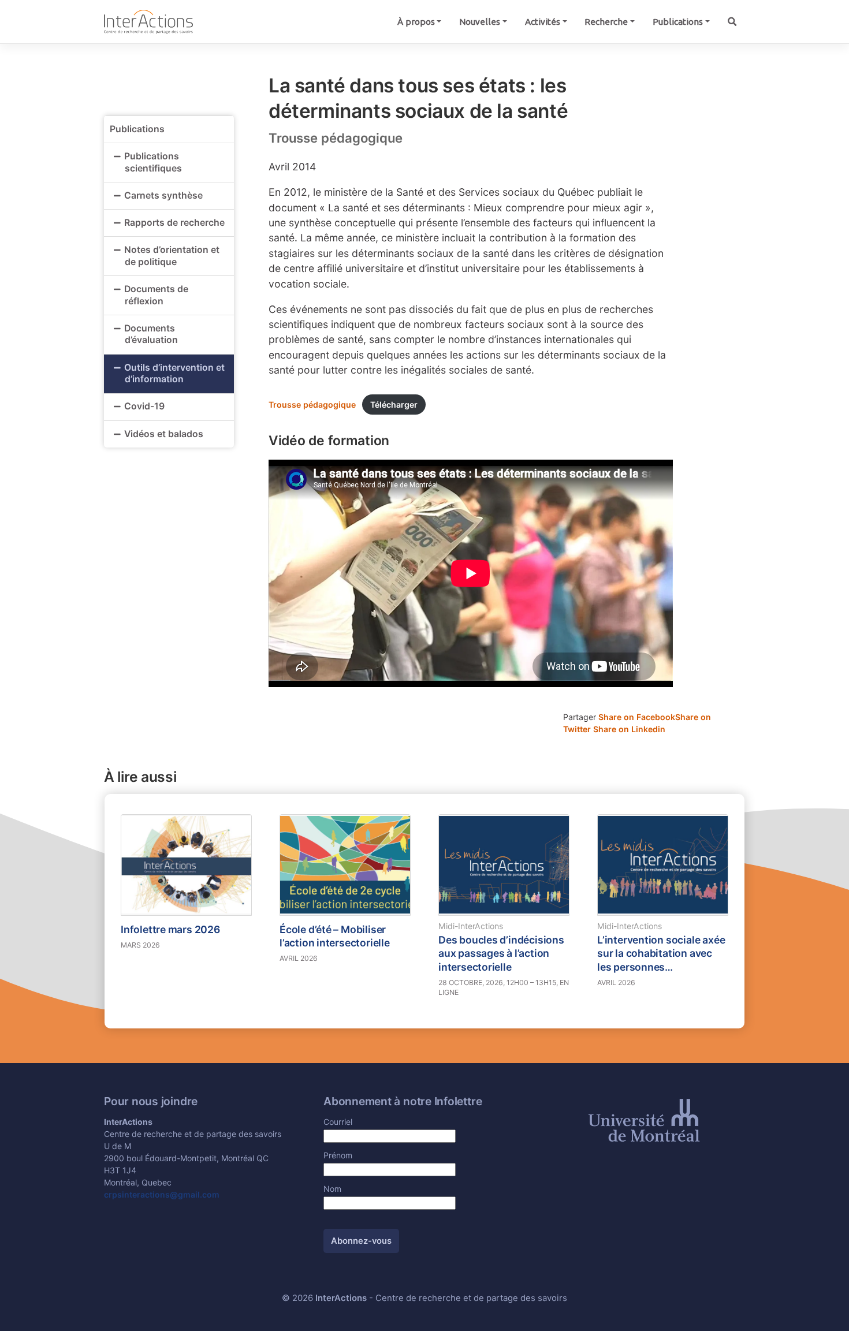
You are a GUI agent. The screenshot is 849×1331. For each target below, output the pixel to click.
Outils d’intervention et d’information (174, 373)
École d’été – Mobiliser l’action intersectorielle (335, 936)
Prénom (337, 1155)
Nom (332, 1189)
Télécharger (394, 404)
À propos (416, 22)
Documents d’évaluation (151, 334)
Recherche (606, 22)
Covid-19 (144, 406)
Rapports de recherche (174, 222)
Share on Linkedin (629, 729)
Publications (678, 22)
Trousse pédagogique (312, 404)
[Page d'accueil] (148, 21)
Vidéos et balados (163, 433)
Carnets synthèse (163, 195)
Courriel (337, 1122)
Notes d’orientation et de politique (171, 255)
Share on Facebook (636, 717)
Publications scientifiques (153, 162)
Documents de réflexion (156, 295)
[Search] (731, 22)
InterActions (341, 1298)
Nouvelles (479, 22)
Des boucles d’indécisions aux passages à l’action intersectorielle (501, 953)
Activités (542, 22)
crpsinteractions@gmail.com (161, 1194)
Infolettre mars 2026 (170, 929)
